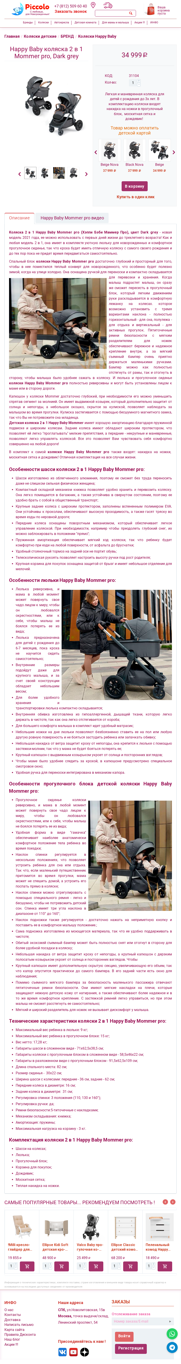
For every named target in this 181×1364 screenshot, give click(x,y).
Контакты (12, 1315)
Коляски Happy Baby (97, 36)
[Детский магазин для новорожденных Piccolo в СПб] (27, 8)
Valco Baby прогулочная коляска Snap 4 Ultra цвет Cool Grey (55, 1247)
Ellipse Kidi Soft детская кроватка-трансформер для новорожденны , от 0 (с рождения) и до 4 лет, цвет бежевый (22, 1247)
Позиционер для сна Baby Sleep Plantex (157, 1247)
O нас (8, 1310)
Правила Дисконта (20, 1334)
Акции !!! (11, 1344)
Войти (124, 1336)
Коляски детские (40, 36)
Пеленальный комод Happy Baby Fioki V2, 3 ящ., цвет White (124, 1247)
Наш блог (12, 1339)
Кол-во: (111, 82)
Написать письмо (19, 1325)
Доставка (12, 1320)
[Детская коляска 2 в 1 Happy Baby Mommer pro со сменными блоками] (53, 105)
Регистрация (130, 1348)
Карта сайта (14, 1330)
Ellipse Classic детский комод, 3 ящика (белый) (90, 1247)
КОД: (109, 76)
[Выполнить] (170, 1321)
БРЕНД (67, 36)
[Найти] (130, 13)
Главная (12, 36)
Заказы (121, 1301)
